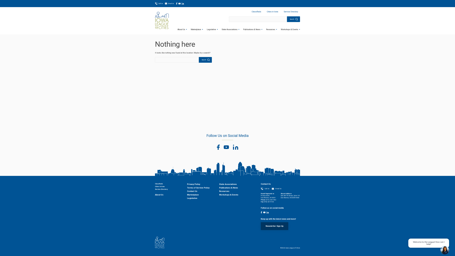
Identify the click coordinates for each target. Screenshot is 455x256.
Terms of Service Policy (198, 188)
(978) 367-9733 (269, 202)
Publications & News (228, 188)
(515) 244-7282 (271, 200)
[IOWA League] (162, 21)
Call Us (160, 3)
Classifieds (256, 12)
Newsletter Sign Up (274, 226)
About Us (181, 29)
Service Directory (291, 12)
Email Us (171, 3)
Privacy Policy (193, 184)
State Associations (229, 29)
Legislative (211, 29)
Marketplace (196, 29)
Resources (270, 29)
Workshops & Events (289, 29)
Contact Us (192, 191)
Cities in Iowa (272, 12)
